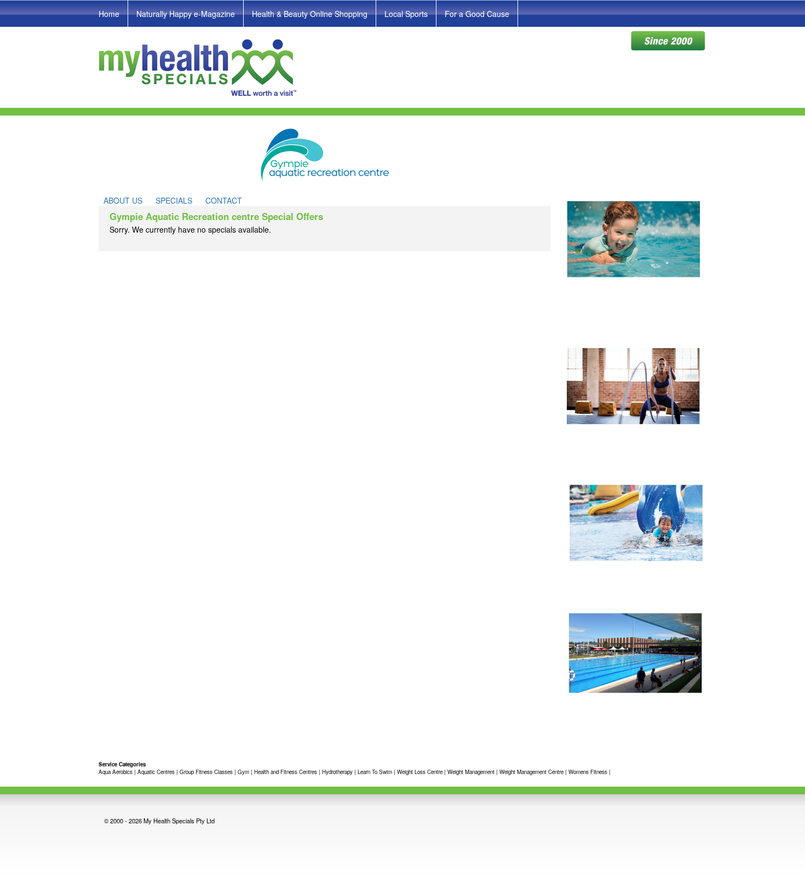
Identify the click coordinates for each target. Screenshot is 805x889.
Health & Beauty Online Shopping (309, 13)
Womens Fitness (587, 772)
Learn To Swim (375, 772)
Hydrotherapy (337, 772)
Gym (243, 772)
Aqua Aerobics (116, 772)
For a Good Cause (477, 13)
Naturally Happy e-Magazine (185, 13)
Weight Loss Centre (419, 772)
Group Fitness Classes (206, 772)
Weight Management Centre (531, 772)
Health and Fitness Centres (285, 772)
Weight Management (471, 772)
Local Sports (406, 13)
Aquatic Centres (156, 772)
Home (109, 13)
